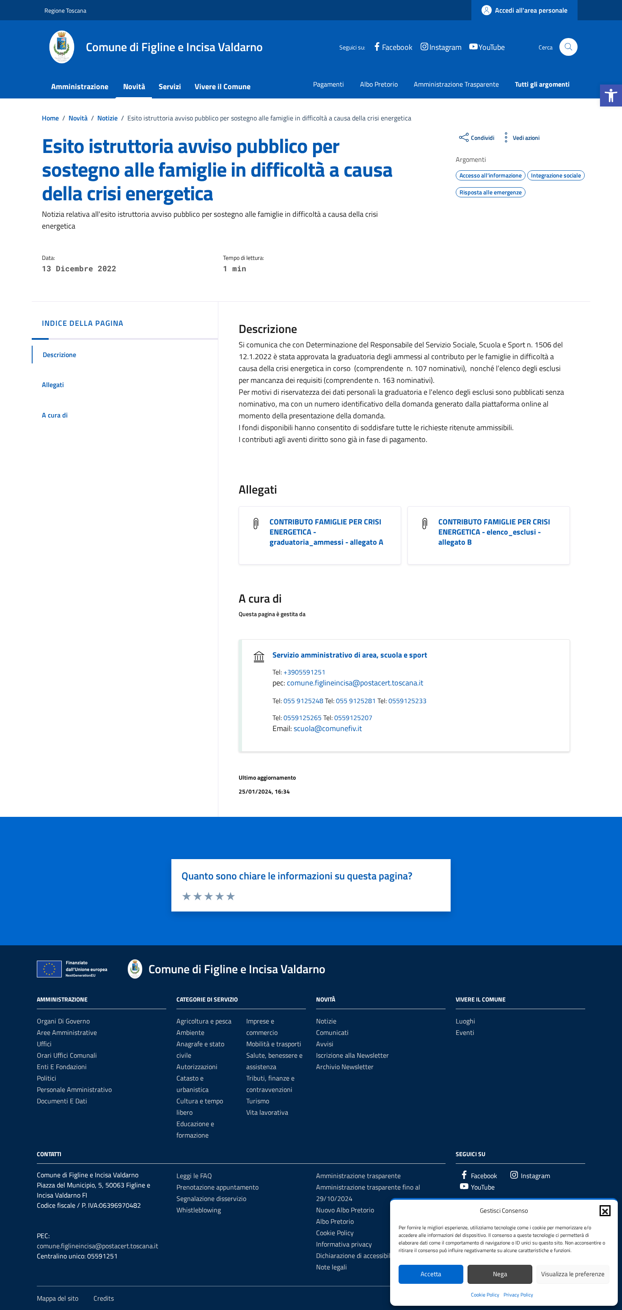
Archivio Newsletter (345, 1067)
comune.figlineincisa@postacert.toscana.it (355, 682)
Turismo (257, 1101)
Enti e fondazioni (62, 1067)
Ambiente (190, 1032)
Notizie (326, 1021)
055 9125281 (356, 701)
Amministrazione (79, 86)
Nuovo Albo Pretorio (345, 1210)
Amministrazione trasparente (358, 1176)
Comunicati (332, 1032)
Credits (104, 1298)
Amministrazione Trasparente (456, 84)
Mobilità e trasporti (273, 1044)
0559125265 (303, 717)
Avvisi (324, 1044)
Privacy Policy (518, 1295)
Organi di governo (63, 1021)
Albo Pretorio (379, 84)
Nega (500, 1274)
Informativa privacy (344, 1244)
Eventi (465, 1032)
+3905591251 (304, 672)
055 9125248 (304, 701)
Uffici (44, 1044)
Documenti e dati (62, 1101)
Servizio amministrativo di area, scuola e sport (349, 654)
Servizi (170, 86)
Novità (134, 86)
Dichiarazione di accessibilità (357, 1255)
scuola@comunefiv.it (328, 728)
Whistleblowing (198, 1210)
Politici (46, 1078)
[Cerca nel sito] (568, 47)
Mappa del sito (57, 1298)
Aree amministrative (67, 1032)
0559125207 (353, 717)
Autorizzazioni (196, 1067)
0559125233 (407, 701)
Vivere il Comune (222, 86)
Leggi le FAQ (194, 1176)
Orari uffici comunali (67, 1055)
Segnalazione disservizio (211, 1198)
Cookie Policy (485, 1295)
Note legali (331, 1267)
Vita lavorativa (267, 1112)
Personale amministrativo (74, 1089)
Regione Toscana (65, 10)
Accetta (431, 1274)
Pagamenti (328, 84)
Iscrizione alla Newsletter (352, 1055)
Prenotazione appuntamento (217, 1187)
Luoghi (465, 1021)
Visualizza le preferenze (573, 1274)
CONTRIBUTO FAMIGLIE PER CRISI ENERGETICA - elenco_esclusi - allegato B (494, 532)
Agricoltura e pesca (203, 1021)
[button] (611, 95)
